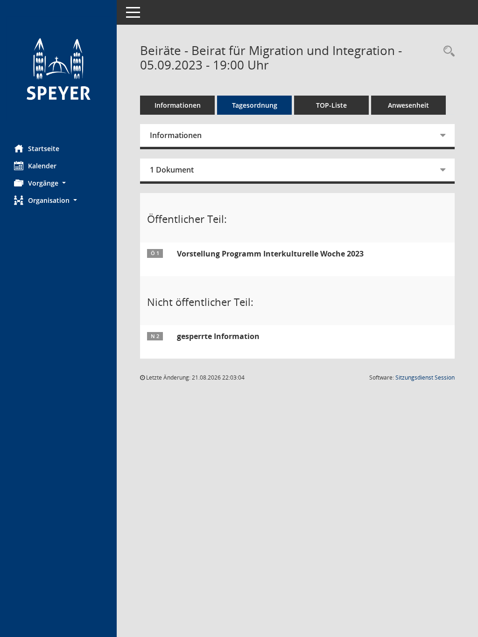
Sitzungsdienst (425, 377)
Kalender (42, 165)
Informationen (178, 105)
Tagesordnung (254, 105)
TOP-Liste (331, 105)
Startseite (43, 148)
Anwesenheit (408, 105)
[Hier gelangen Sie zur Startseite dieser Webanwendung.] (58, 68)
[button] (58, 183)
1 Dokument (172, 170)
